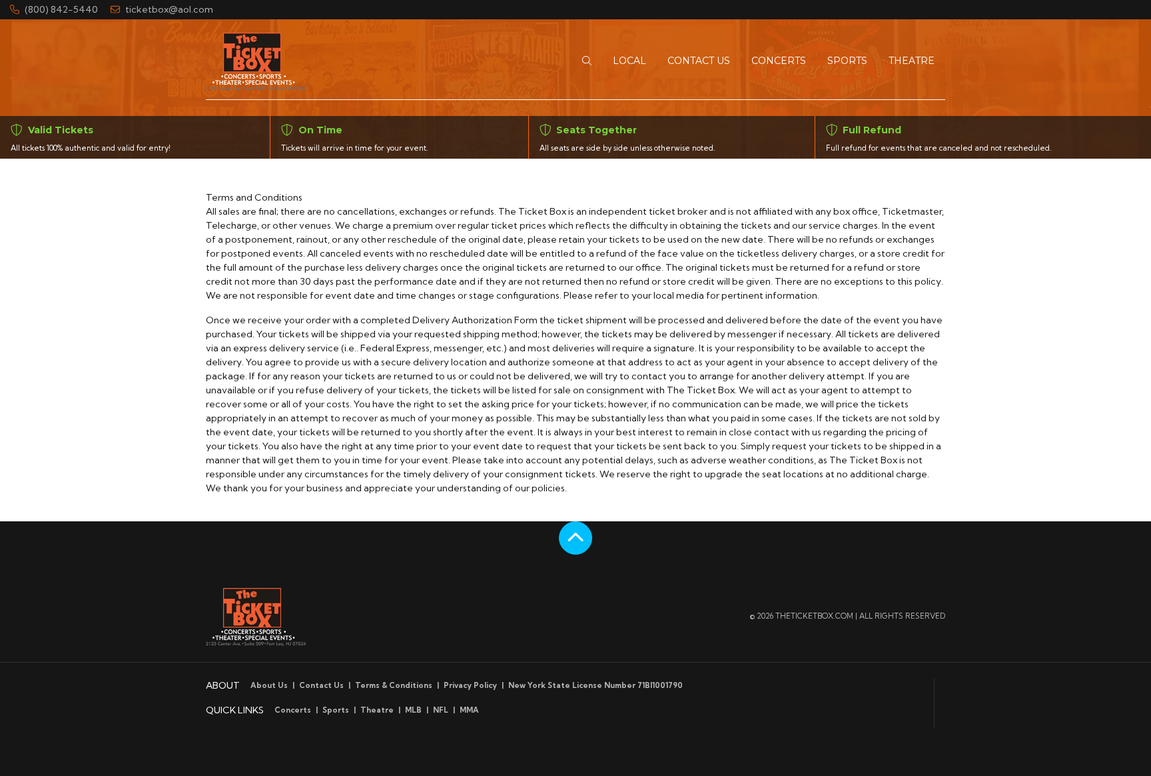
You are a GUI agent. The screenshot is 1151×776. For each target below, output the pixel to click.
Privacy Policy (470, 685)
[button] (587, 61)
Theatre (377, 710)
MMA (469, 710)
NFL (440, 710)
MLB (413, 710)
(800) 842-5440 (61, 9)
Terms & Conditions (393, 685)
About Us (269, 685)
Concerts (292, 710)
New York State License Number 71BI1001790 (595, 685)
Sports (335, 710)
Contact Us (321, 685)
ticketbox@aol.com (169, 9)
